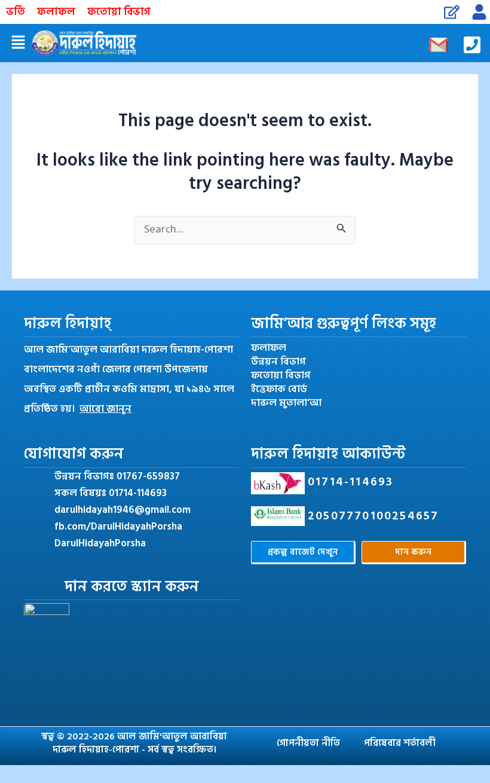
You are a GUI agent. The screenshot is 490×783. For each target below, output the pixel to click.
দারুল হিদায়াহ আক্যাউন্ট (328, 454)
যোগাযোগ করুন (74, 454)
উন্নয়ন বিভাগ (278, 362)
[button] (18, 43)
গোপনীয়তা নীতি (308, 743)
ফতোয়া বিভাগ (119, 12)
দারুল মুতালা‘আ (286, 403)
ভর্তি (15, 12)
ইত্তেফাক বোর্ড (279, 389)
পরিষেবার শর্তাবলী (400, 743)
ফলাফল (56, 12)
